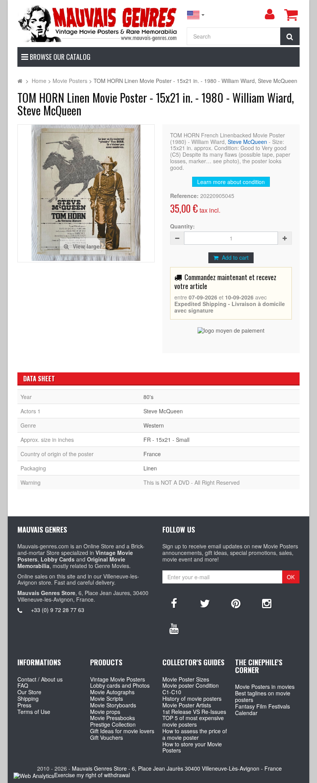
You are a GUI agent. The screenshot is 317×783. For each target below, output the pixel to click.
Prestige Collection (113, 724)
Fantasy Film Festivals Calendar (262, 709)
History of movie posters (192, 698)
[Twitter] (204, 602)
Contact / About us (40, 679)
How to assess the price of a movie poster (194, 734)
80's (148, 397)
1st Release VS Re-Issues (194, 711)
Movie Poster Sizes (185, 679)
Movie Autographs (112, 692)
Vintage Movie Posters (117, 679)
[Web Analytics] (34, 775)
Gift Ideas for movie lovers (122, 731)
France (152, 454)
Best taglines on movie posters (262, 696)
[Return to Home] (19, 81)
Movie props (105, 711)
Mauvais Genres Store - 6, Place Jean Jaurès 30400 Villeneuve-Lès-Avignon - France (177, 768)
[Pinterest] (235, 602)
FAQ (22, 685)
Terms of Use (33, 711)
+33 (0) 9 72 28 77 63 (57, 610)
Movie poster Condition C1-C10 (190, 689)
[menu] (269, 14)
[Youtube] (174, 627)
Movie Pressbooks (112, 718)
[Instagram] (266, 602)
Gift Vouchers (106, 737)
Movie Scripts (106, 698)
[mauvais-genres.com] (98, 23)
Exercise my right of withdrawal (92, 775)
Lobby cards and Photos (120, 685)
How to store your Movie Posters (192, 747)
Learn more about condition (231, 182)
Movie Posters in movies (265, 686)
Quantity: (182, 226)
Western (153, 425)
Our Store (29, 692)
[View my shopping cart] (291, 15)
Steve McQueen (247, 141)
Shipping (28, 698)
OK (291, 577)
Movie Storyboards (113, 705)
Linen (150, 468)
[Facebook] (174, 602)
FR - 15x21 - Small (166, 439)
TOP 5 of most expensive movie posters (193, 721)
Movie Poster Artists (186, 705)
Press (24, 705)
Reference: (184, 196)
